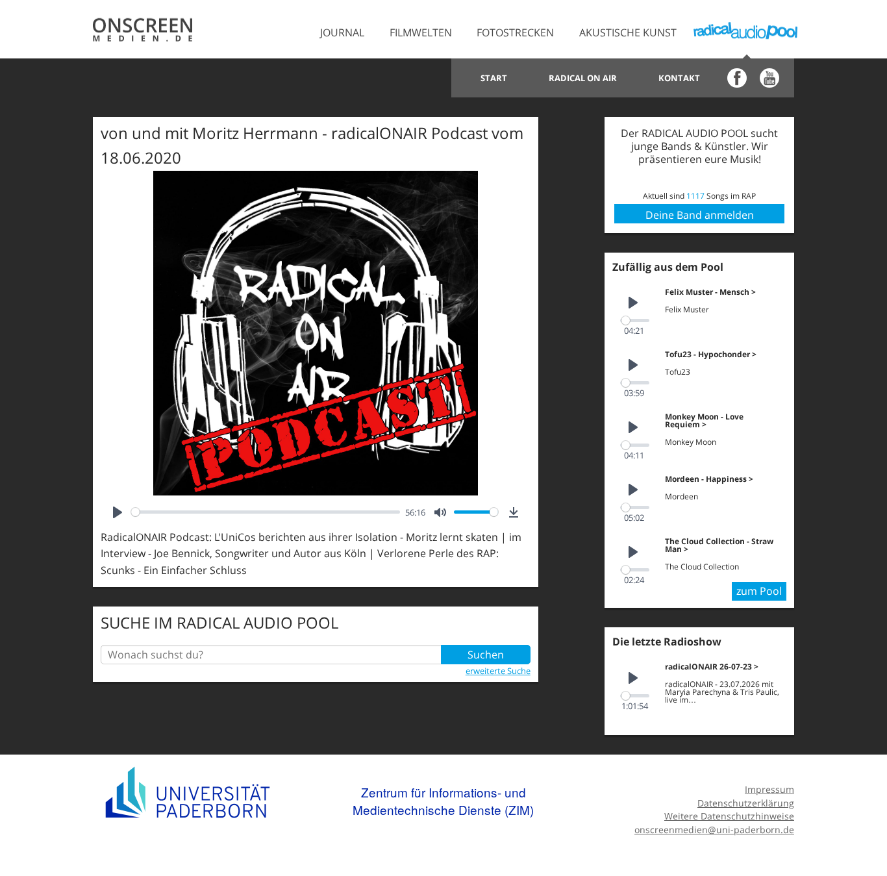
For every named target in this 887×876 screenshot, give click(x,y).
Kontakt (679, 78)
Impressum (769, 789)
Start (494, 78)
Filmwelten (421, 32)
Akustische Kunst (628, 32)
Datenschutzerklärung (745, 803)
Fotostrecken (515, 32)
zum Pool (759, 591)
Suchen (486, 654)
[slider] (265, 512)
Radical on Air (583, 78)
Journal (342, 32)
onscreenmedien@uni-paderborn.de (714, 829)
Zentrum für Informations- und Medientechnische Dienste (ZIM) (443, 801)
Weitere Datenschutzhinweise (729, 816)
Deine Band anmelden (699, 215)
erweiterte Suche (498, 671)
